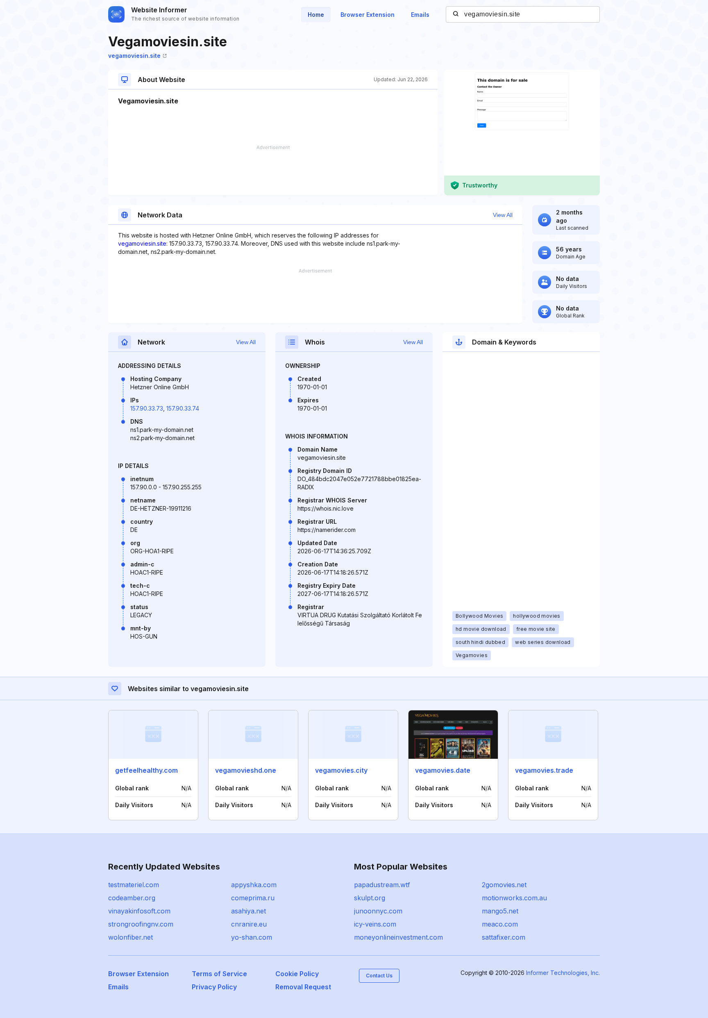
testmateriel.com (133, 885)
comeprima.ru (253, 898)
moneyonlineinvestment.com (398, 937)
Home (316, 14)
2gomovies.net (504, 885)
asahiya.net (248, 911)
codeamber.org (131, 898)
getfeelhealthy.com (146, 770)
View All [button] (503, 215)
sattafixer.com (503, 937)
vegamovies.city (341, 770)
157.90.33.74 (182, 408)
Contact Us (379, 975)
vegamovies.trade (544, 770)
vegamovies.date (442, 770)
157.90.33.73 (146, 408)
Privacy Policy (214, 987)
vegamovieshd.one (245, 770)
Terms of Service (219, 974)
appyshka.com (254, 885)
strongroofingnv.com (140, 924)
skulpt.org (369, 898)
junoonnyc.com (378, 911)
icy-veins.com (375, 924)
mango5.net (500, 911)
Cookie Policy (297, 974)
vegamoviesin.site (134, 55)
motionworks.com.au (514, 898)
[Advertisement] (273, 170)
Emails (420, 14)
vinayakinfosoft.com (139, 911)
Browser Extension (367, 14)
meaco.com (500, 924)
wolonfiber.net (130, 937)
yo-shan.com (251, 937)
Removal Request (303, 987)
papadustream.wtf (382, 885)
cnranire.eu (249, 924)
